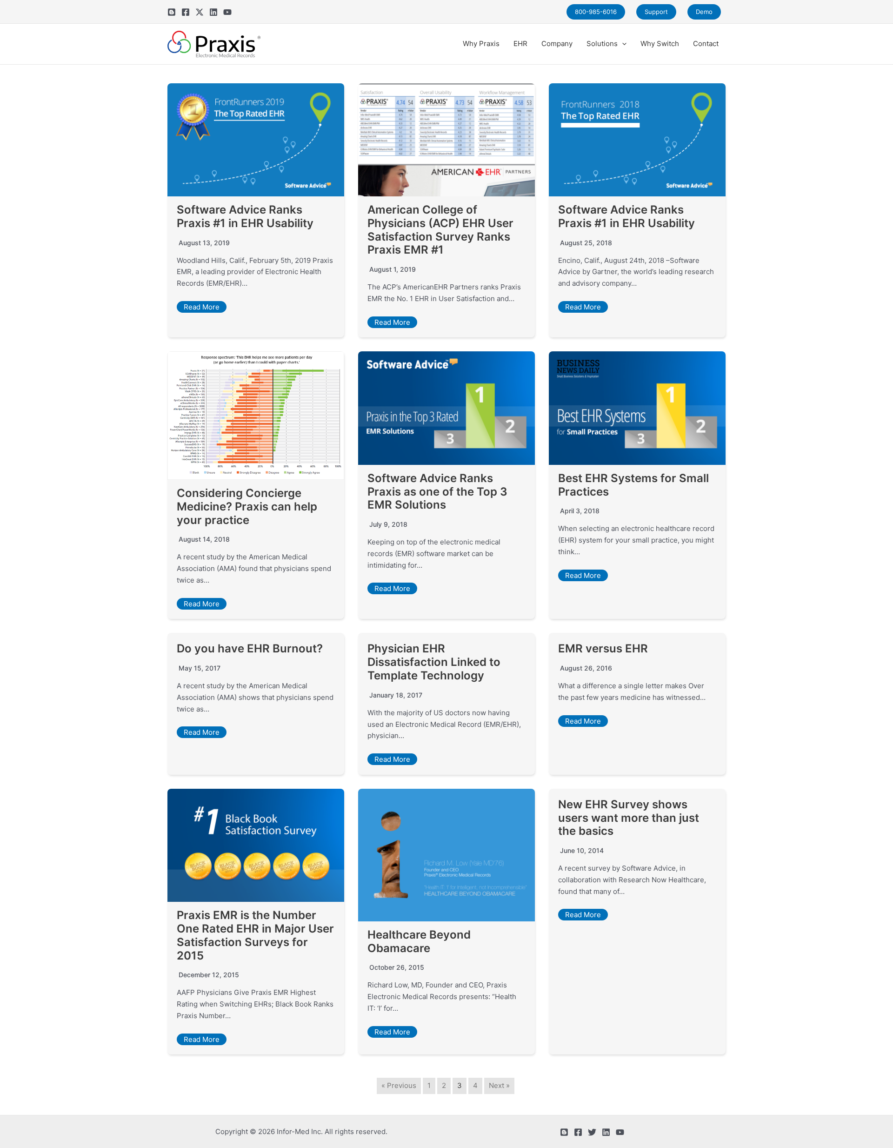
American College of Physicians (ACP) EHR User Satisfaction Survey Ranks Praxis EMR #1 (440, 229)
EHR (520, 43)
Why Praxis (481, 43)
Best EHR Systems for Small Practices (633, 484)
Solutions (602, 43)
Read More (202, 306)
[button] (622, 43)
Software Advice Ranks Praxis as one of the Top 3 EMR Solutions (437, 491)
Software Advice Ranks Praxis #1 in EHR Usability (245, 216)
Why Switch (659, 43)
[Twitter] (199, 12)
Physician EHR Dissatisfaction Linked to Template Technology (433, 662)
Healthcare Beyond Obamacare (419, 941)
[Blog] (171, 12)
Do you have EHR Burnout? (250, 648)
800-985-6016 (596, 11)
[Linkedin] (213, 12)
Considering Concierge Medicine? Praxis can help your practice (247, 506)
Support (656, 11)
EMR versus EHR (603, 648)
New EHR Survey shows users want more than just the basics (628, 818)
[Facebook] (185, 12)
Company (557, 43)
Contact (706, 43)
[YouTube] (227, 12)
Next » (499, 1085)
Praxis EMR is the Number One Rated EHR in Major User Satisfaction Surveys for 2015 (255, 935)
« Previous (398, 1085)
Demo (704, 11)
